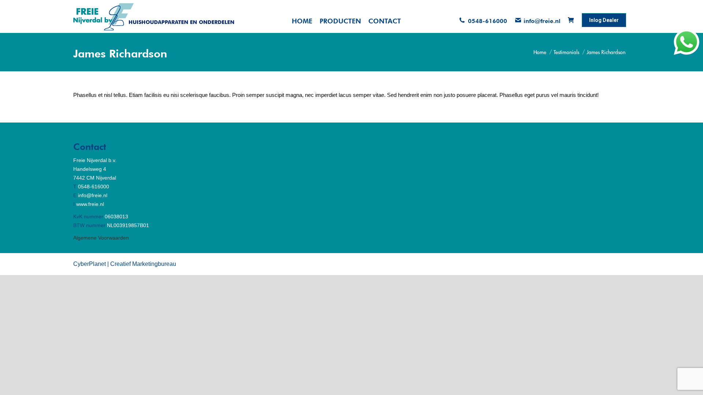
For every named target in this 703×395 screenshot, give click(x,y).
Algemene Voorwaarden (101, 238)
